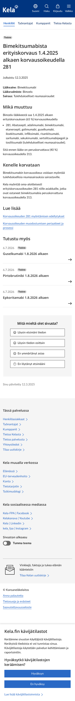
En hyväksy (37, 684)
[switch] (7, 543)
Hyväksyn (37, 673)
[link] (9, 23)
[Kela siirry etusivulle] (10, 8)
